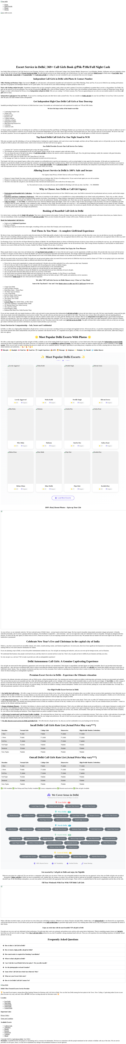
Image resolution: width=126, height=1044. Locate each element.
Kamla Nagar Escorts (43, 829)
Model (6, 1036)
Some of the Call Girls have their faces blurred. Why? (21, 972)
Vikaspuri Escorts (94, 815)
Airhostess (7, 1027)
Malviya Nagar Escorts (77, 838)
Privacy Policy (5, 1015)
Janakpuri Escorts (29, 815)
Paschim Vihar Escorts (111, 815)
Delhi (10, 75)
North (7, 75)
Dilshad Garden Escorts (55, 806)
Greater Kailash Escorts (54, 843)
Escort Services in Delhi (29, 73)
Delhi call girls (86, 96)
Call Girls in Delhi (40, 75)
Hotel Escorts (8, 6)
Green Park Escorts (110, 838)
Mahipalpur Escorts (44, 815)
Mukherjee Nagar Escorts (79, 829)
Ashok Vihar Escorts (113, 829)
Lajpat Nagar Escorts (18, 843)
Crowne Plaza (8, 302)
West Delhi (7, 1003)
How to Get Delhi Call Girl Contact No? (17, 980)
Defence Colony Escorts (36, 843)
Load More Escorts (64, 498)
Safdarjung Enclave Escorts (90, 843)
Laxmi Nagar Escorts (37, 806)
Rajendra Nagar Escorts (79, 856)
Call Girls (12, 96)
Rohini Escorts (12, 829)
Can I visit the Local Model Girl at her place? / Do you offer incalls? (26, 963)
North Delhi (7, 1005)
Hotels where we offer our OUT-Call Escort (72, 283)
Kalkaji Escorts (73, 847)
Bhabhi (6, 1029)
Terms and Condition (7, 1018)
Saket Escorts (61, 838)
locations (88, 253)
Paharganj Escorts (46, 856)
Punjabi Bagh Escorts (81, 820)
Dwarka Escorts (14, 815)
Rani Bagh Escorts (97, 829)
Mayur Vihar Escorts (73, 806)
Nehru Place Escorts (109, 843)
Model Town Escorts (60, 829)
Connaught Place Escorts (29, 856)
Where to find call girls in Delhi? (15, 958)
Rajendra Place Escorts (98, 856)
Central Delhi (27, 75)
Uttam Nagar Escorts (78, 815)
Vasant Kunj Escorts (31, 838)
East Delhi (7, 1001)
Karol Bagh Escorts (62, 856)
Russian (6, 1031)
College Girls (8, 1026)
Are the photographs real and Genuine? (17, 967)
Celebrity (7, 1034)
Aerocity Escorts (15, 838)
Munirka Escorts (47, 838)
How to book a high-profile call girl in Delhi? (19, 950)
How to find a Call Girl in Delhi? (15, 945)
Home (6, 4)
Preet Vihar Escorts (90, 806)
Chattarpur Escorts (72, 843)
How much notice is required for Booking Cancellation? (22, 954)
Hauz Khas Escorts (94, 838)
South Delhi (16, 75)
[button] (63, 945)
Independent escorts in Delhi (113, 342)
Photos (6, 8)
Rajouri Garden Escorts (63, 820)
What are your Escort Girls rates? (15, 976)
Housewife (7, 1032)
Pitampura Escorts (27, 829)
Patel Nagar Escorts (45, 820)
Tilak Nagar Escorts (61, 815)
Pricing (6, 9)
